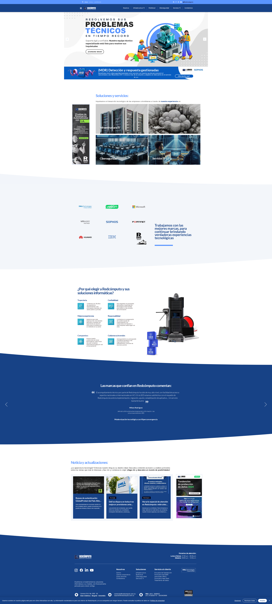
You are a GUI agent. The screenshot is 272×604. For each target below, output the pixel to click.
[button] (81, 8)
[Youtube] (92, 570)
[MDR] (134, 77)
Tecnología (112, 497)
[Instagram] (76, 570)
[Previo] (67, 39)
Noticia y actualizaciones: (89, 462)
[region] (122, 119)
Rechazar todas (249, 600)
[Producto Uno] (136, 77)
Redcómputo (146, 497)
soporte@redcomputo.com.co (124, 595)
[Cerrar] (269, 600)
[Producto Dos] (137, 77)
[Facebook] (81, 570)
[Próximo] (204, 39)
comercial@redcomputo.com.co (125, 594)
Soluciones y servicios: (112, 95)
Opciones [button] (237, 600)
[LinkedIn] (86, 570)
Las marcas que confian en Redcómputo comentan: (136, 385)
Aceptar (262, 600)
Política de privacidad (157, 600)
